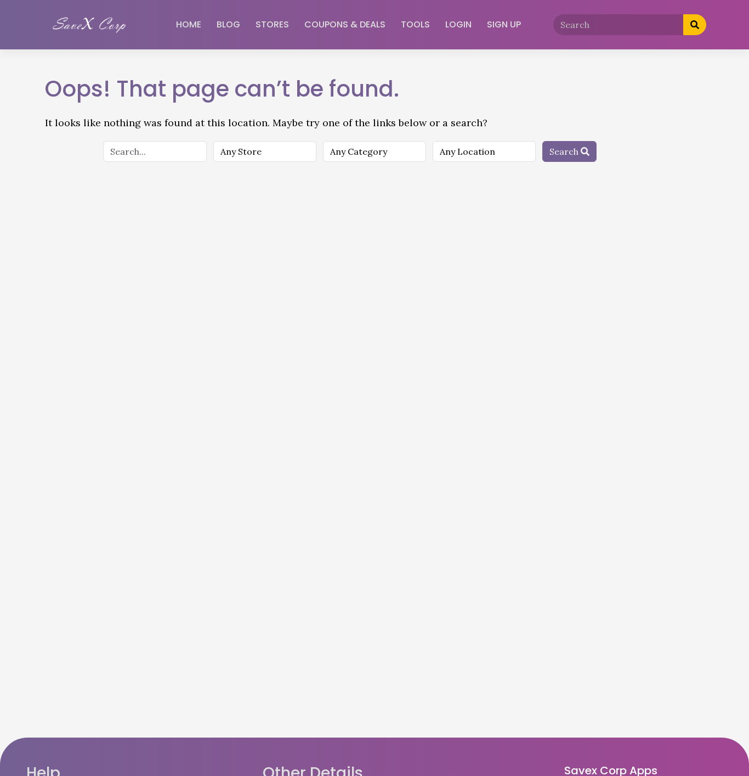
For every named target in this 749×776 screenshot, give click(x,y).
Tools (415, 24)
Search (565, 151)
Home (188, 24)
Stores (272, 24)
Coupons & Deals (344, 24)
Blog (228, 24)
